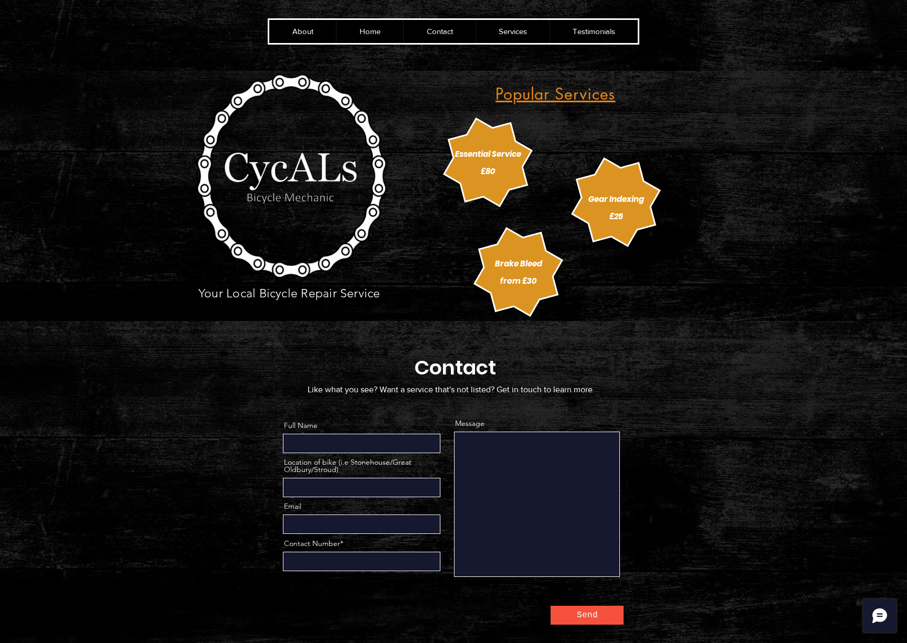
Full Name (301, 425)
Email (292, 506)
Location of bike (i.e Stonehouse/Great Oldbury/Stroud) (348, 465)
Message (469, 423)
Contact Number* (313, 543)
